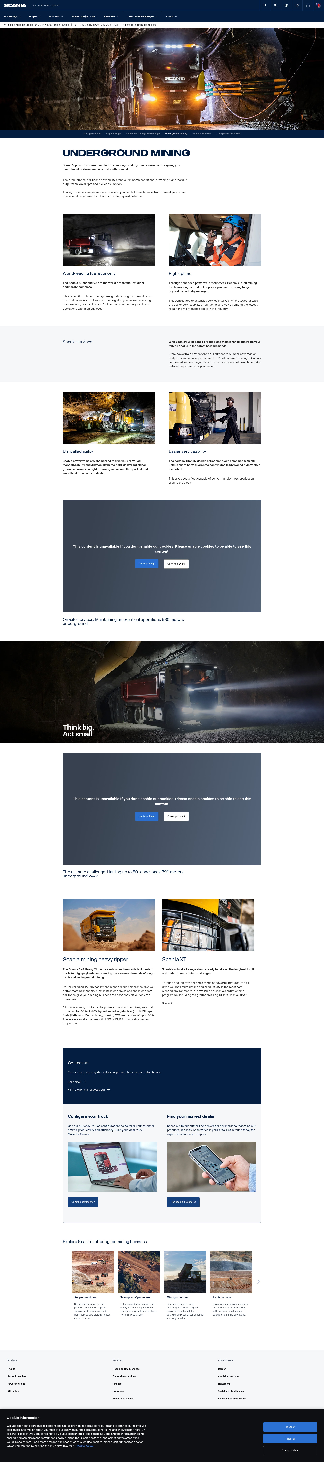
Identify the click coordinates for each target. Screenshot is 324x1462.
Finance (117, 1383)
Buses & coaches (16, 1376)
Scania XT (168, 1003)
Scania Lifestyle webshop (232, 1398)
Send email (75, 1082)
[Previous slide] (65, 1281)
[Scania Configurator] (297, 5)
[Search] (264, 5)
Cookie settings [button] (147, 563)
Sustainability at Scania (231, 1391)
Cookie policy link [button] (176, 563)
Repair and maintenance (126, 1369)
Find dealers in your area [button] (183, 1202)
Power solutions (16, 1383)
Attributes (13, 1391)
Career (222, 1369)
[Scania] (15, 5)
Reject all (290, 1438)
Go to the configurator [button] (82, 1202)
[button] (308, 5)
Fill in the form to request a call (87, 1089)
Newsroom (224, 1383)
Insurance (118, 1391)
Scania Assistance (123, 1398)
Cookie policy (84, 1446)
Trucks (11, 1369)
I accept (290, 1427)
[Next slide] (258, 1281)
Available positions (228, 1376)
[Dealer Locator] (275, 5)
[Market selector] (286, 5)
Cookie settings (290, 1450)
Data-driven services (124, 1376)
